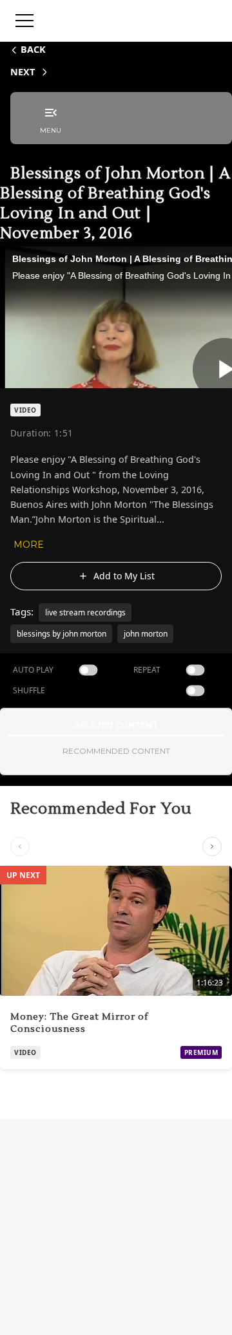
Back (33, 49)
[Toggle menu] (24, 20)
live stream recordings (85, 612)
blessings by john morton (61, 633)
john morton (146, 633)
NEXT (22, 72)
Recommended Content (116, 751)
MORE (29, 544)
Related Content (116, 725)
